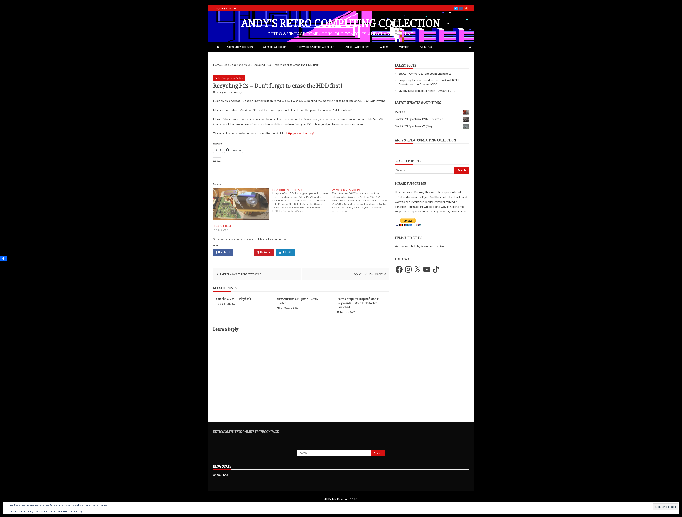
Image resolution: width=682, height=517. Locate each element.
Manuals (404, 46)
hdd (267, 238)
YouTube (466, 8)
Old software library (357, 46)
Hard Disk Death (222, 226)
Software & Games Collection (315, 46)
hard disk (259, 238)
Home (217, 65)
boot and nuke (241, 65)
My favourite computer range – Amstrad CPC (427, 90)
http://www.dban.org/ (300, 133)
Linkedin (286, 252)
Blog (226, 65)
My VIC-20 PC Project (368, 274)
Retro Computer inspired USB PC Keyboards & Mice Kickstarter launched (358, 303)
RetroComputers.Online (229, 78)
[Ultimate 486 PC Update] (361, 200)
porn (275, 238)
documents (240, 238)
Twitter (245, 252)
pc (271, 238)
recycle (282, 238)
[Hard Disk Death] (241, 204)
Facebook (224, 252)
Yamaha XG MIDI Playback (233, 299)
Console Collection (274, 46)
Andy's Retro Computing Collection (341, 23)
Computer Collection (240, 46)
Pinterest (265, 252)
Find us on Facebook (461, 8)
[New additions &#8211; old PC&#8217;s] (302, 200)
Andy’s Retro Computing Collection (425, 140)
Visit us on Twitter (456, 8)
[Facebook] (3, 258)
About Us (426, 46)
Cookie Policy (75, 511)
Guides (384, 46)
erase (250, 238)
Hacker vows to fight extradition (240, 274)
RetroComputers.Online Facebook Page (246, 432)
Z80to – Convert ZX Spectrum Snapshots (424, 73)
